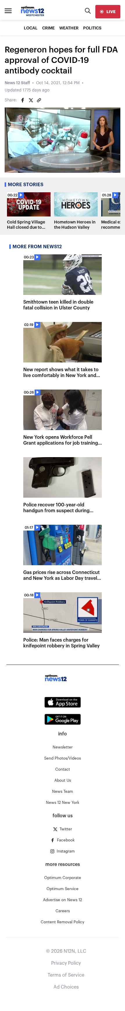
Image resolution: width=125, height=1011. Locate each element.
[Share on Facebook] (22, 100)
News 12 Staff (17, 83)
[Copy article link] (39, 100)
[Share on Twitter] (30, 100)
